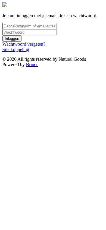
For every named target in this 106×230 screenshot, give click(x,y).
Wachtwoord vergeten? (23, 44)
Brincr (32, 64)
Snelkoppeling (15, 49)
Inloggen (12, 38)
